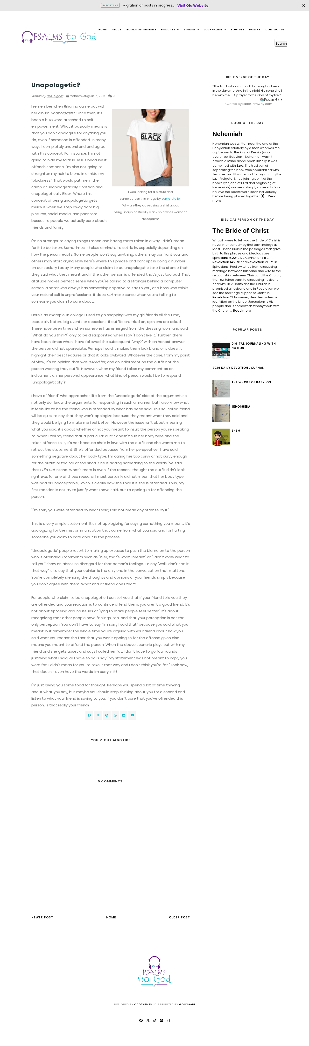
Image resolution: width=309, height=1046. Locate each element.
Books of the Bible (141, 29)
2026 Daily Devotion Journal (238, 368)
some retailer (171, 199)
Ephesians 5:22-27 (226, 257)
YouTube (237, 29)
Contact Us (275, 29)
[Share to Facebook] (89, 715)
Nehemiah (227, 133)
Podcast (168, 29)
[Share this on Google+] (107, 715)
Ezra (240, 165)
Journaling (214, 29)
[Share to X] (98, 715)
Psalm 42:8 (273, 99)
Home (102, 29)
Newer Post (42, 917)
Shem (236, 431)
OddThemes (143, 1004)
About (117, 29)
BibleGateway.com (257, 104)
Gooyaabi (187, 1004)
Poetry (255, 29)
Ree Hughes (55, 96)
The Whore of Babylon (251, 382)
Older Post (179, 917)
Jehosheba (241, 406)
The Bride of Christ (240, 230)
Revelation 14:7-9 (225, 262)
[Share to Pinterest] (132, 715)
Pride (35, 76)
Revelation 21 (222, 297)
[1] (262, 196)
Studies (190, 29)
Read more (242, 310)
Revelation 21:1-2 (260, 262)
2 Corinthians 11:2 (255, 257)
